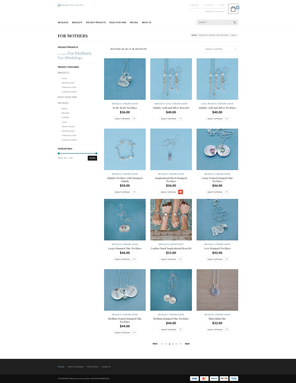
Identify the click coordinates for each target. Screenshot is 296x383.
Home (194, 35)
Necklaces (63, 23)
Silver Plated (176, 244)
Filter (92, 158)
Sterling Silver (130, 104)
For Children (62, 54)
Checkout (194, 5)
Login (221, 5)
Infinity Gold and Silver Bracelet (171, 107)
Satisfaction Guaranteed (214, 11)
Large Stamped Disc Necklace (125, 248)
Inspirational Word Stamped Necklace (171, 179)
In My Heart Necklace (125, 107)
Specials (134, 23)
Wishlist (210, 5)
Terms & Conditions (76, 367)
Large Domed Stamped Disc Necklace (217, 179)
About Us (146, 23)
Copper (65, 117)
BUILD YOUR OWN (117, 23)
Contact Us (106, 367)
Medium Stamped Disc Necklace (171, 318)
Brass (65, 109)
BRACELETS (77, 23)
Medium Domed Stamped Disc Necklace (125, 320)
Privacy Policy (92, 367)
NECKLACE (116, 104)
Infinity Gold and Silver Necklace (217, 107)
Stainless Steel (69, 87)
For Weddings (70, 58)
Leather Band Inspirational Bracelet (171, 248)
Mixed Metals (68, 127)
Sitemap (61, 367)
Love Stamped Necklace (217, 248)
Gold (168, 104)
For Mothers (80, 53)
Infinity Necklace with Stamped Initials (124, 179)
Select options (122, 119)
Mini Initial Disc (217, 318)
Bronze (65, 113)
